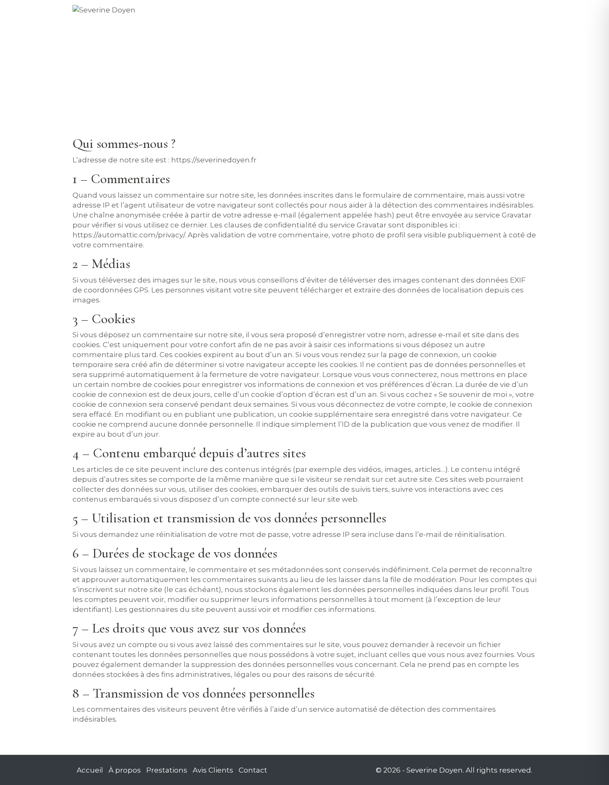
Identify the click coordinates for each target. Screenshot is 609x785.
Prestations (350, 12)
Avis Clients (408, 12)
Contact (459, 12)
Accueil (251, 12)
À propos (297, 12)
